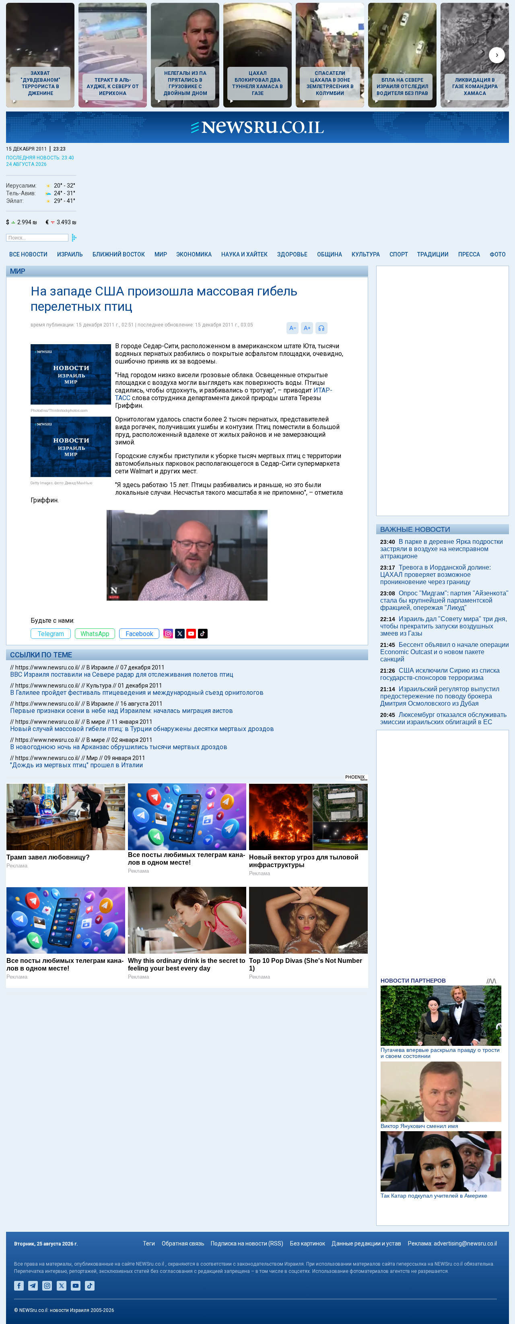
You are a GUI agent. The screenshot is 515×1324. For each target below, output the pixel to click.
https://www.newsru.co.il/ (47, 667)
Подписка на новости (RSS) (247, 1243)
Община (329, 254)
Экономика (194, 254)
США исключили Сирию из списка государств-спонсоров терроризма (440, 674)
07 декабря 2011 (142, 667)
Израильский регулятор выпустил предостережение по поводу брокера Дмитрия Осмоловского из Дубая (439, 696)
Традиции (433, 254)
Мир (160, 254)
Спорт (398, 254)
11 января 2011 (131, 722)
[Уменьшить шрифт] (292, 328)
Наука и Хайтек (244, 254)
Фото (498, 254)
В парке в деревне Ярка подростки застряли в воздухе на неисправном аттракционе (441, 549)
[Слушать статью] (329, 328)
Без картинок (307, 1243)
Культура (366, 254)
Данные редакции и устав (366, 1243)
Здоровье (292, 254)
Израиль (70, 254)
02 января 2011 (131, 740)
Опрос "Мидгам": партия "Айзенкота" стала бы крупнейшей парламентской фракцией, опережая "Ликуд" (444, 600)
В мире (96, 722)
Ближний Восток (119, 254)
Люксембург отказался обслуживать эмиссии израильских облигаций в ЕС (443, 718)
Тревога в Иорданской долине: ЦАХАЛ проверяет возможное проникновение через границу (435, 574)
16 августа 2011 (141, 703)
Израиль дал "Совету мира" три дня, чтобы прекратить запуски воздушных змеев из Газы (443, 626)
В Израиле (100, 667)
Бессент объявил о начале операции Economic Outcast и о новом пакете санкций (444, 652)
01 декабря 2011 (140, 685)
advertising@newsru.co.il (465, 1243)
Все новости (28, 254)
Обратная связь (183, 1243)
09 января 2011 (124, 758)
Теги (149, 1243)
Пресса (469, 254)
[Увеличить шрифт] (307, 328)
